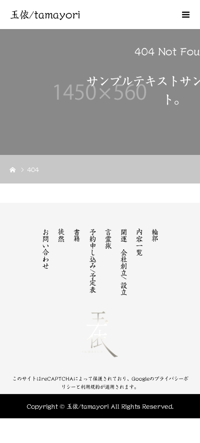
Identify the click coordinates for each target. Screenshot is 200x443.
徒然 (61, 235)
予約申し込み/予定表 (92, 261)
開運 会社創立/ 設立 (123, 262)
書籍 (76, 235)
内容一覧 (139, 242)
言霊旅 (108, 239)
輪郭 (154, 235)
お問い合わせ (45, 249)
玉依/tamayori (45, 14)
